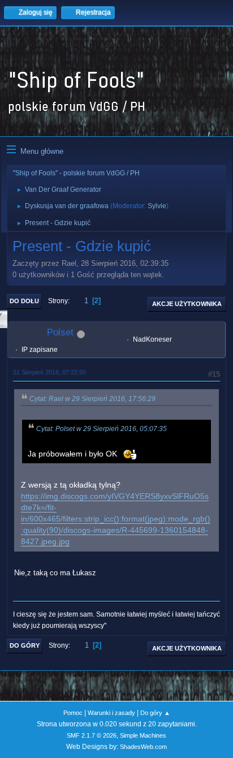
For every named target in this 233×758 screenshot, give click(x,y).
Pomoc (73, 712)
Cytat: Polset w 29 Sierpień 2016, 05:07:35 (101, 429)
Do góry (25, 645)
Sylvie (157, 206)
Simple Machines (143, 735)
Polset (60, 332)
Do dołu (24, 301)
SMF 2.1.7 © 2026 (91, 735)
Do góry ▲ (155, 712)
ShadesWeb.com (143, 746)
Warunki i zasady (111, 712)
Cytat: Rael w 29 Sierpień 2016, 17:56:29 (92, 399)
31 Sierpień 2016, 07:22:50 (49, 372)
